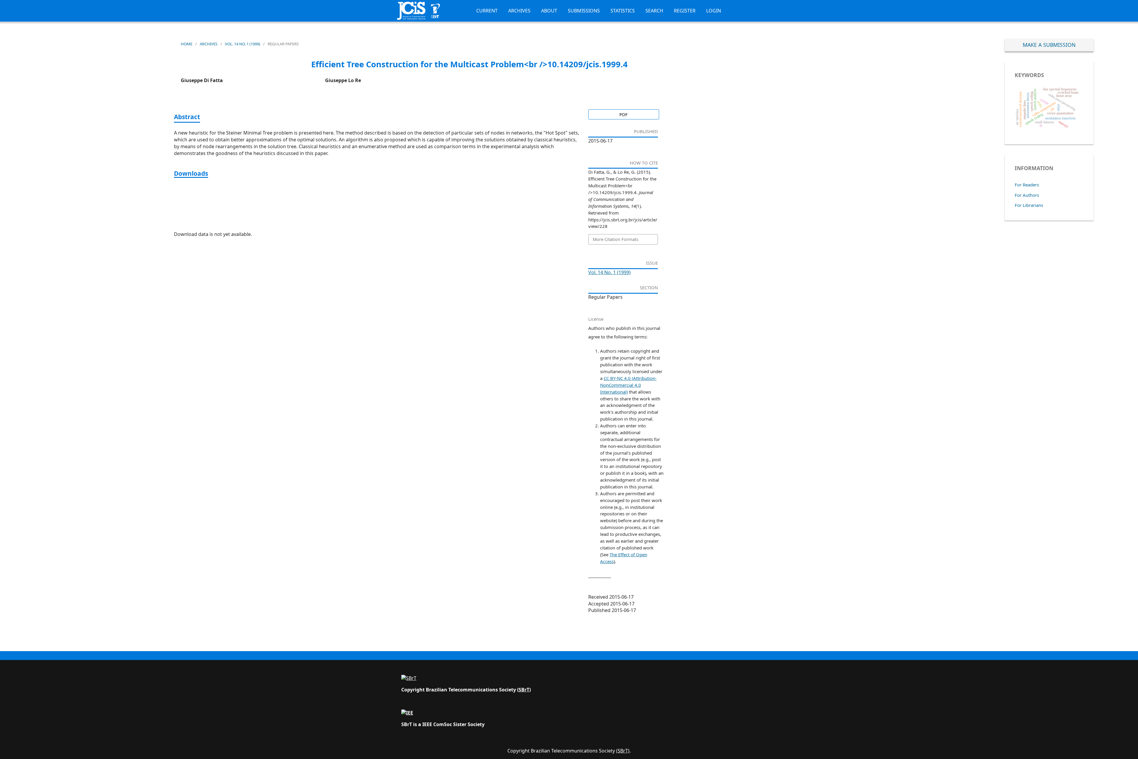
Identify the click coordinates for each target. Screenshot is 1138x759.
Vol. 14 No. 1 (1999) (242, 44)
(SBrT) (622, 750)
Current (487, 10)
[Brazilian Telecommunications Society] (408, 678)
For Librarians (1029, 205)
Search (654, 10)
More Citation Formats (615, 239)
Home (186, 44)
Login (713, 10)
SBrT (524, 689)
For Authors (1027, 195)
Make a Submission (1049, 44)
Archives (519, 10)
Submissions (584, 10)
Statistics (622, 10)
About (549, 10)
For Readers (1027, 185)
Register (685, 10)
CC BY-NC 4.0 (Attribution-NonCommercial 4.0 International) (628, 385)
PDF (623, 114)
